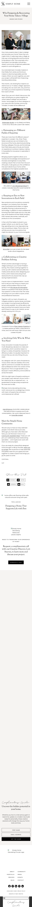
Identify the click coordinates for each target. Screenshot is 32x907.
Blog (12, 880)
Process (11, 877)
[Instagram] (19, 886)
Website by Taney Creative (16, 893)
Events (20, 877)
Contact (21, 880)
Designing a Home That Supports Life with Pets (16, 507)
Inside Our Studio (15, 19)
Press (20, 874)
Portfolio (10, 874)
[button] (11, 480)
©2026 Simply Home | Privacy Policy (16, 891)
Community (22, 871)
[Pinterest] (12, 886)
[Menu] (28, 3)
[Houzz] (16, 886)
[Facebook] (9, 886)
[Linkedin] (22, 886)
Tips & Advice (16, 502)
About (12, 871)
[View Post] (16, 496)
